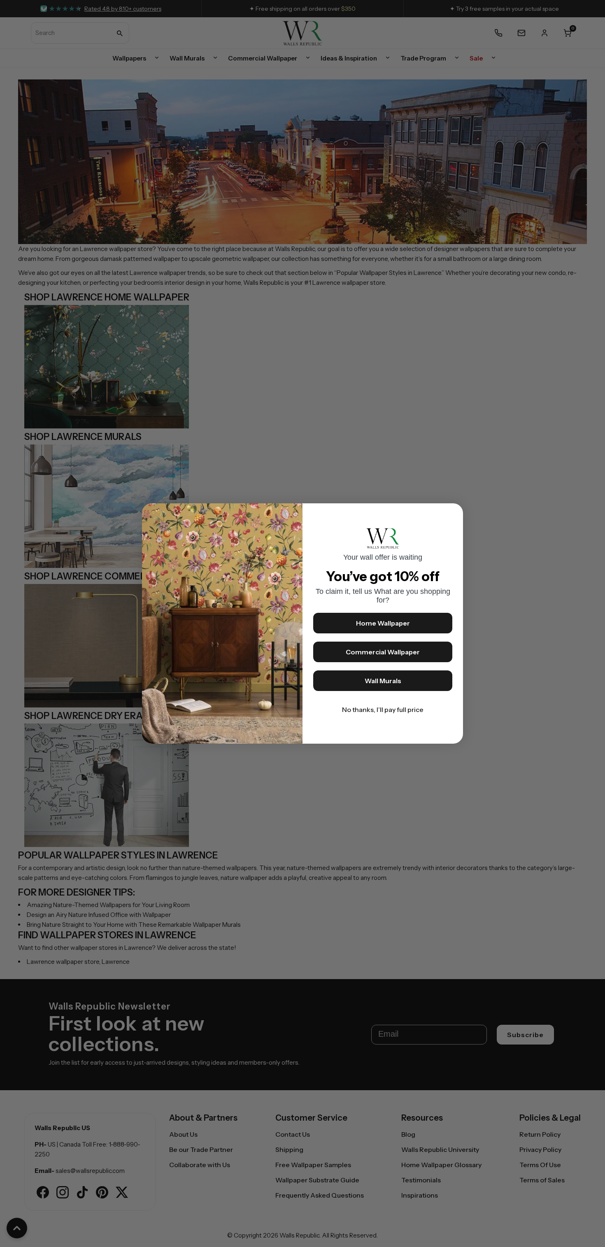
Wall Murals (383, 681)
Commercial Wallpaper (383, 652)
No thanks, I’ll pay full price (383, 709)
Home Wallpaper (383, 623)
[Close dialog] (453, 513)
